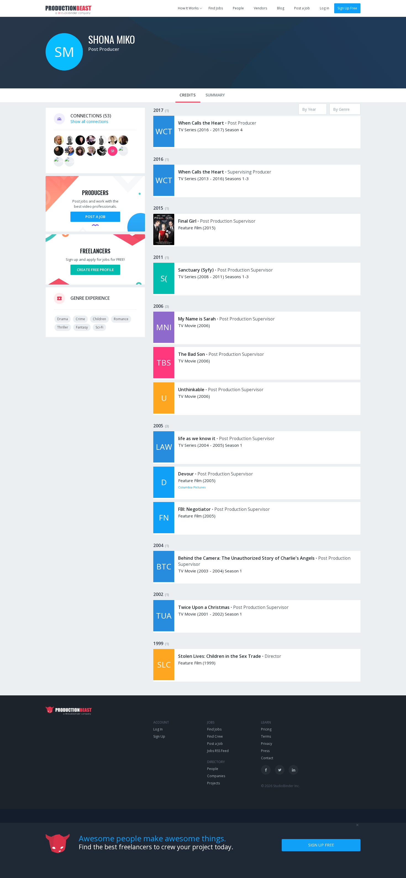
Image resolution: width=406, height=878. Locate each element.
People (238, 8)
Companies (216, 776)
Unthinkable (191, 390)
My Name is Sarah (197, 319)
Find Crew (215, 736)
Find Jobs (216, 8)
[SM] (64, 69)
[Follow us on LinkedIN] (293, 770)
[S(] (163, 292)
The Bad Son (191, 354)
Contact (267, 758)
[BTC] (163, 580)
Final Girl (187, 221)
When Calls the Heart (201, 123)
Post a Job (302, 8)
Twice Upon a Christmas (204, 607)
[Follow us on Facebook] (266, 770)
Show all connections (89, 121)
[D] (163, 496)
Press (265, 750)
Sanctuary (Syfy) (196, 270)
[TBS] (163, 376)
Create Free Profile (95, 269)
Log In (158, 729)
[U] (163, 412)
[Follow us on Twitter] (279, 770)
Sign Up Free (347, 8)
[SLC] (163, 678)
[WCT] (163, 145)
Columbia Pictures (191, 487)
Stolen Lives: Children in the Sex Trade (219, 656)
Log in (324, 8)
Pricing (266, 729)
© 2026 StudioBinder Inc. (280, 786)
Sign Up (159, 736)
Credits (188, 95)
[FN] (163, 531)
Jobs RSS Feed (218, 750)
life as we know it (196, 438)
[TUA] (163, 629)
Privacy (266, 743)
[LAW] (163, 461)
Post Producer (103, 49)
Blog (280, 8)
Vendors (260, 8)
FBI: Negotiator (194, 509)
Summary (215, 95)
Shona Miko (111, 39)
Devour (186, 474)
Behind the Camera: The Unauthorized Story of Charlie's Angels (246, 558)
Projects (213, 783)
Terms (266, 736)
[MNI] (163, 341)
